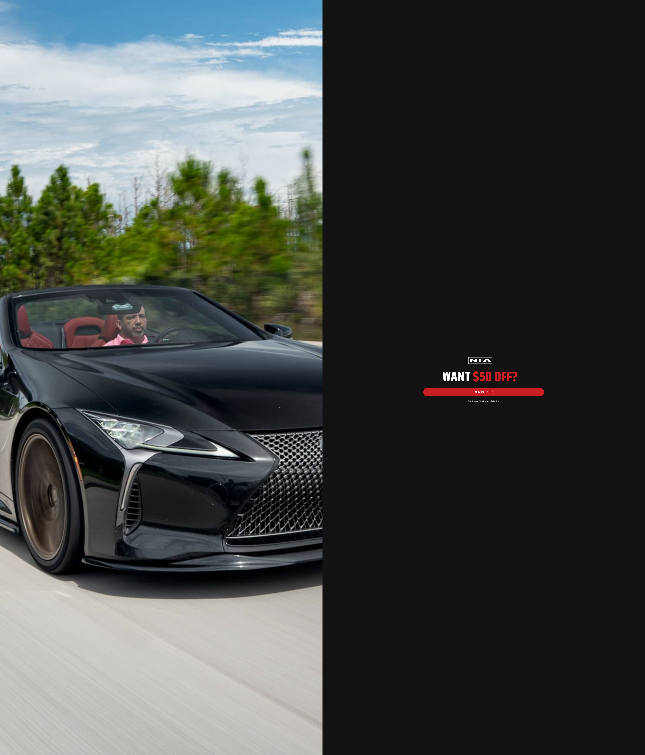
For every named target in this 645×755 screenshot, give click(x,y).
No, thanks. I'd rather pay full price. (483, 401)
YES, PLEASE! (483, 392)
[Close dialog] (641, 4)
